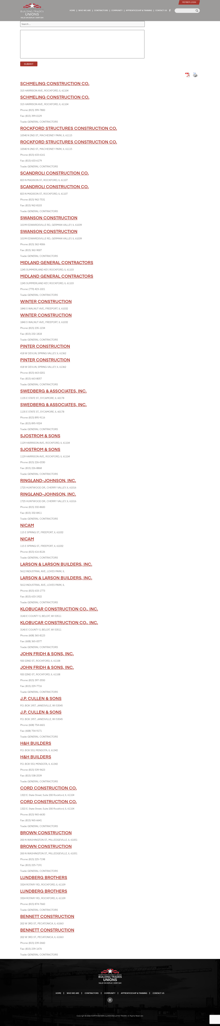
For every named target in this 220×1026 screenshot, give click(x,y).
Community (117, 11)
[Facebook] (110, 999)
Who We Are (84, 11)
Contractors (101, 11)
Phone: (24, 110)
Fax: (22, 116)
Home (72, 11)
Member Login (189, 2)
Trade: (23, 122)
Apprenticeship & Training (139, 11)
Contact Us (161, 11)
